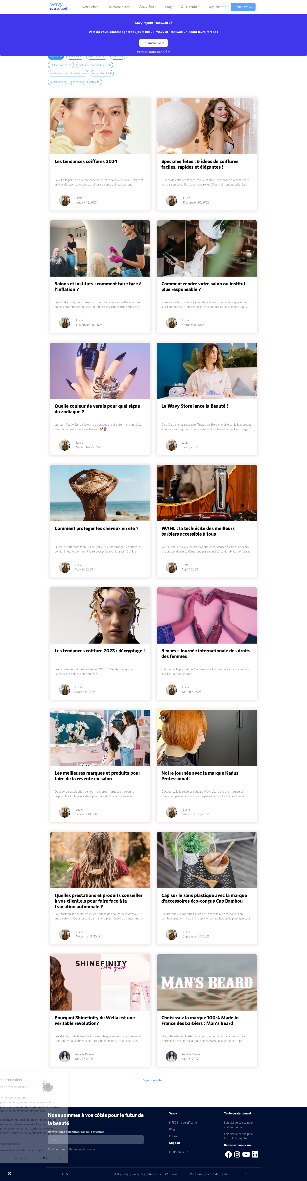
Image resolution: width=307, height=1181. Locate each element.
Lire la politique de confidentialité (29, 1143)
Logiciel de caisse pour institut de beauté (238, 1136)
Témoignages (75, 56)
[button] (90, 7)
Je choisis (52, 1158)
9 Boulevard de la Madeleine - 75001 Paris (146, 1174)
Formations (77, 82)
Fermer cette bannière (153, 52)
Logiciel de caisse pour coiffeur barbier (238, 1125)
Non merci (20, 1158)
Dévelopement (57, 82)
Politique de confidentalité (209, 1174)
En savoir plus (153, 43)
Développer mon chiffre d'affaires (68, 73)
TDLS (64, 1174)
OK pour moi (83, 1158)
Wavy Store (147, 7)
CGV (244, 1174)
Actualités (94, 82)
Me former (118, 56)
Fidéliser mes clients (60, 65)
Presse (173, 1136)
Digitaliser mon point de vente (94, 65)
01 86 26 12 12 (178, 1152)
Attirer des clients (102, 73)
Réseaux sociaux (97, 56)
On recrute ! (190, 7)
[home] (57, 5)
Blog (172, 1129)
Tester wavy (243, 7)
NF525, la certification (183, 1122)
